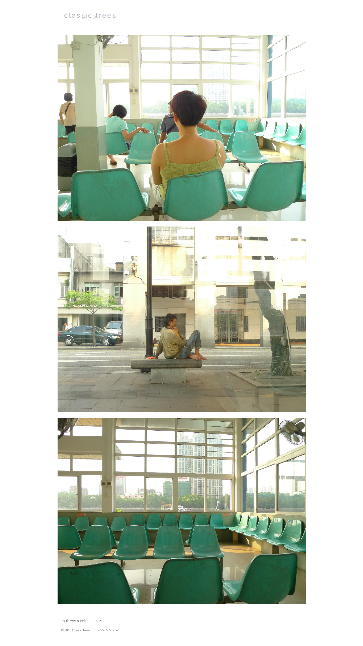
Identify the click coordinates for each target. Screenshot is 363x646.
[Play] (45, 128)
